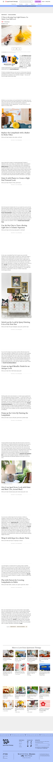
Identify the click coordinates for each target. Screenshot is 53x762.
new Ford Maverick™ (14, 69)
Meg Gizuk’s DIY (15, 522)
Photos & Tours (14, 4)
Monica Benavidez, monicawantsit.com (8, 318)
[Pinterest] (31, 744)
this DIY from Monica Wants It (9, 362)
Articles (27, 4)
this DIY (6, 264)
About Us (20, 743)
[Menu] (3, 1)
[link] (8, 659)
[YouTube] (27, 746)
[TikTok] (31, 742)
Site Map (20, 746)
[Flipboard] (31, 746)
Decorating (20, 4)
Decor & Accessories (12, 14)
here (21, 623)
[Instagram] (27, 742)
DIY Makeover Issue (26, 55)
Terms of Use (39, 748)
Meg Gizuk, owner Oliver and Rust (7, 483)
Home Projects (4, 14)
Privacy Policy (45, 748)
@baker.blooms (4, 166)
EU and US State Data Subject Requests (45, 755)
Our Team (20, 741)
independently (4, 51)
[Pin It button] (6, 43)
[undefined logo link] (11, 1)
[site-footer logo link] (5, 754)
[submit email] (48, 745)
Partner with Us (5, 758)
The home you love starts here (26, 735)
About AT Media (5, 756)
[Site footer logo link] (10, 742)
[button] (30, 43)
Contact (20, 745)
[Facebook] (27, 744)
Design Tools (33, 4)
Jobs (3, 757)
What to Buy (39, 4)
